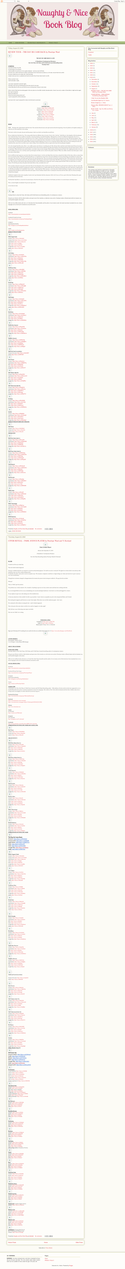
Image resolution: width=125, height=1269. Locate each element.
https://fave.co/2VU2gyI (17, 1232)
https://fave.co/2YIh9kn (17, 1112)
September (94, 86)
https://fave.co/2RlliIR (16, 379)
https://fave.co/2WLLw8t (17, 263)
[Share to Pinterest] (52, 529)
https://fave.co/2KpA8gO (20, 420)
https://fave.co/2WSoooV (17, 405)
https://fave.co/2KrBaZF (17, 403)
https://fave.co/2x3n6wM (18, 313)
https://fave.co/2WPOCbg (18, 453)
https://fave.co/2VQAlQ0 (16, 1197)
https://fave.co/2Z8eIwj (22, 847)
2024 (91, 65)
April (92, 120)
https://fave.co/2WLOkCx (20, 467)
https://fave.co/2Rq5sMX (17, 364)
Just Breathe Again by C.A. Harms (100, 100)
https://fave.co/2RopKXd (18, 387)
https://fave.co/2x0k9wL (17, 510)
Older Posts (79, 1242)
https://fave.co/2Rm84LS (20, 276)
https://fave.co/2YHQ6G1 (17, 1091)
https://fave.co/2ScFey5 (48, 109)
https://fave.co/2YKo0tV (16, 1187)
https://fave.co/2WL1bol (20, 493)
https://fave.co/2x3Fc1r (17, 303)
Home (46, 1242)
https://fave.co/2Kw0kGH (17, 497)
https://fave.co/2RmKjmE (18, 466)
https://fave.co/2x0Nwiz (17, 277)
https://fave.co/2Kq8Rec (20, 380)
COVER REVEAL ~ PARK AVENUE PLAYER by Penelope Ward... (100, 95)
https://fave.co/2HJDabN (16, 1177)
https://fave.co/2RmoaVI (17, 272)
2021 (91, 72)
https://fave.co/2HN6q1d (19, 1092)
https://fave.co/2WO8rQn (20, 320)
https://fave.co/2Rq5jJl (19, 346)
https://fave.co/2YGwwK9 (17, 1095)
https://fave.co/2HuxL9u (20, 1077)
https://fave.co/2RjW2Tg (20, 362)
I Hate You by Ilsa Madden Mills (99, 98)
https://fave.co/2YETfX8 (21, 1071)
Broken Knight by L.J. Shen (98, 102)
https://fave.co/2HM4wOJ (17, 1126)
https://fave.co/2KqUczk (18, 361)
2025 (91, 63)
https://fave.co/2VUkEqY (16, 1136)
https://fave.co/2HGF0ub (16, 1105)
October (93, 84)
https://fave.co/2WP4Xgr (17, 456)
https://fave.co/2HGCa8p (18, 1102)
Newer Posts (12, 1242)
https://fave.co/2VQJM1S (18, 1163)
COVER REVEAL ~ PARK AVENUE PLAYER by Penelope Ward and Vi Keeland (39, 540)
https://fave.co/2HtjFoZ (17, 1142)
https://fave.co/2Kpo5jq (18, 479)
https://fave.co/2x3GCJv (20, 446)
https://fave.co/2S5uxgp (48, 119)
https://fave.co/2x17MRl (16, 790)
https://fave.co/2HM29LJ (16, 1225)
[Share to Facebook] (50, 529)
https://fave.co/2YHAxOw (18, 1205)
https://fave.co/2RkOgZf (17, 289)
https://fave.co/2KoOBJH (17, 416)
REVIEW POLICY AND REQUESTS (36, 42)
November (94, 81)
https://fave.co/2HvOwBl (18, 1185)
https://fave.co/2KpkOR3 (20, 441)
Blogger (71, 1265)
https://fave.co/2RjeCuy (18, 505)
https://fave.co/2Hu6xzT (16, 1157)
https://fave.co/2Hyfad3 (16, 1156)
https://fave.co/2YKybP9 (16, 1178)
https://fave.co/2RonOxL (17, 495)
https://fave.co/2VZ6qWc (18, 1122)
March (93, 122)
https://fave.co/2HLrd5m (18, 1195)
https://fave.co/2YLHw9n (17, 1079)
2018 (91, 130)
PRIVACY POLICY (53, 42)
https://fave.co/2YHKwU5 (18, 1132)
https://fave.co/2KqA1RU (18, 374)
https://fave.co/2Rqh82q (18, 413)
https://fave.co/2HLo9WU (17, 1143)
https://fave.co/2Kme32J (17, 482)
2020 (91, 75)
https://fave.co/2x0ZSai (20, 520)
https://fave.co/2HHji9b (16, 1115)
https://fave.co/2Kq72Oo (20, 256)
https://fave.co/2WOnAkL (17, 274)
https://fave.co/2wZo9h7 (23, 353)
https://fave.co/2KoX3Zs (20, 290)
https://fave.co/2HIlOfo (22, 1093)
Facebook (91, 52)
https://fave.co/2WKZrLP (17, 317)
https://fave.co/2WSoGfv (20, 454)
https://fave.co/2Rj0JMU (17, 259)
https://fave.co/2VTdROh (16, 1167)
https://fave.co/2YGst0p (17, 1165)
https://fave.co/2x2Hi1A (18, 254)
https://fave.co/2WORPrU (17, 390)
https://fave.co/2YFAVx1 (17, 1072)
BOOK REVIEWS (19, 42)
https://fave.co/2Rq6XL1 (20, 525)
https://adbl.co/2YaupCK (47, 116)
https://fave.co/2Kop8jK (20, 285)
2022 (91, 70)
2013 (91, 141)
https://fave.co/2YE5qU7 (17, 1103)
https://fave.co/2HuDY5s (17, 1113)
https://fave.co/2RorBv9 (20, 480)
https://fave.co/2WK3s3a (17, 287)
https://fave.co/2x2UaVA (17, 366)
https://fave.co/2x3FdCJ (20, 315)
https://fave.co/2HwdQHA (18, 1087)
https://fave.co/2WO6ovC (20, 305)
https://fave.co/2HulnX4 (17, 1221)
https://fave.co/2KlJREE (18, 269)
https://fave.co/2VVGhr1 (16, 1166)
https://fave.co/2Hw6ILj (16, 1223)
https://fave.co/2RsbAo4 (17, 258)
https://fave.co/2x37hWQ (21, 857)
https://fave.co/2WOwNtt (20, 485)
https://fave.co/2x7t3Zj (20, 402)
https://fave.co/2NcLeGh (48, 108)
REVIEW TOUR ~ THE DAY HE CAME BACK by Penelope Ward (34, 52)
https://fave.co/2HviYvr (16, 1106)
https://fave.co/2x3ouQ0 (20, 415)
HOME (10, 42)
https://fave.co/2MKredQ (47, 111)
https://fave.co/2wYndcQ (17, 418)
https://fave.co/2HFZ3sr (16, 1135)
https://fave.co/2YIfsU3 (17, 1196)
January (93, 127)
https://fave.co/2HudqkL (16, 1116)
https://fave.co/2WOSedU (17, 457)
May (92, 117)
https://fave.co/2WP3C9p (18, 340)
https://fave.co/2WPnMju (17, 471)
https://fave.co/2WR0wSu (20, 407)
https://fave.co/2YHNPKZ (16, 1146)
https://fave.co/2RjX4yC (17, 469)
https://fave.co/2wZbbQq (17, 343)
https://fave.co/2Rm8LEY (17, 302)
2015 (91, 137)
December (94, 79)
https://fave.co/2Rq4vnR (18, 284)
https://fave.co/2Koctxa (20, 472)
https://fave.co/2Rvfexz (17, 292)
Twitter (90, 55)
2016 (91, 134)
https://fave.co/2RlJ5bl (20, 271)
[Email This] (45, 529)
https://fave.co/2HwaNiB (18, 1211)
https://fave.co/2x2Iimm (20, 328)
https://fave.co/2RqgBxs (20, 341)
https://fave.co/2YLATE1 (17, 1088)
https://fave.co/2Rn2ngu (17, 392)
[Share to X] (49, 529)
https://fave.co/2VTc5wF (17, 1213)
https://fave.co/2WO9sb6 (17, 443)
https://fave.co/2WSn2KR (17, 307)
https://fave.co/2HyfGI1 (16, 1145)
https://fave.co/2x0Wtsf (17, 318)
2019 (91, 77)
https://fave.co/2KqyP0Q (18, 326)
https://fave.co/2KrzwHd (18, 439)
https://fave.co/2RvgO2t (20, 459)
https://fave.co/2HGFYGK (24, 1080)
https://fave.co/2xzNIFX (48, 118)
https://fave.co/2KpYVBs (20, 261)
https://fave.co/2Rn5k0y (17, 508)
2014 (91, 139)
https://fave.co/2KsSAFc (20, 300)
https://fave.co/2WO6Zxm (20, 333)
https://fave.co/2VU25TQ (17, 1123)
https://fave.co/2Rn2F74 (20, 394)
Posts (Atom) (49, 1248)
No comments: (39, 528)
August (93, 88)
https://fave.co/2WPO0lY (17, 354)
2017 (91, 132)
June (92, 115)
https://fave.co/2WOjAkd (20, 511)
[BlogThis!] (47, 529)
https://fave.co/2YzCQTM (17, 1155)
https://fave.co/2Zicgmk (18, 1063)
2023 (91, 68)
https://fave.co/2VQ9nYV (17, 1175)
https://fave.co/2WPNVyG (17, 344)
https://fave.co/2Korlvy (20, 389)
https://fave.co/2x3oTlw (17, 523)
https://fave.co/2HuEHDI (17, 1173)
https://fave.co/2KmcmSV (20, 376)
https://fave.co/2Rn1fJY (20, 367)
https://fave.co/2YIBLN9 (48, 114)
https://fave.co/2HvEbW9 (18, 1074)
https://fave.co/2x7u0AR (20, 507)
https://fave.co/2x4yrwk (18, 518)
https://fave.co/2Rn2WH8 (18, 400)
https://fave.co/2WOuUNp (17, 331)
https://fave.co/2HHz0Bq (18, 1153)
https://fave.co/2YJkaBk (17, 1212)
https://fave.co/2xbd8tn (19, 864)
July (92, 113)
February (94, 124)
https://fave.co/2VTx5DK (22, 1096)
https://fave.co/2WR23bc (17, 444)
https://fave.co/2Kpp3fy (20, 498)
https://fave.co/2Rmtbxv (17, 330)
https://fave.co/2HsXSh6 (17, 1133)
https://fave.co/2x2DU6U (17, 377)
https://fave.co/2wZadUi (18, 299)
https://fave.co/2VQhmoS (17, 1076)
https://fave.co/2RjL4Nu (16, 521)
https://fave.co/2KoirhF (18, 492)
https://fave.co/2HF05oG (16, 1125)
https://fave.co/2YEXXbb (47, 113)
